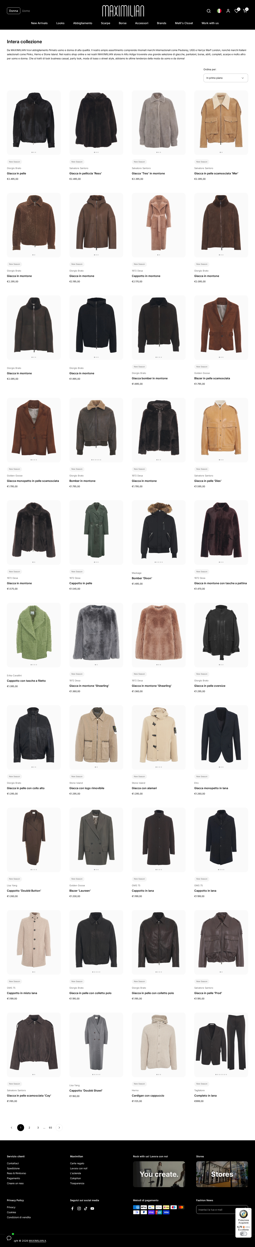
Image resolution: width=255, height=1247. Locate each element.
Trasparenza (77, 1183)
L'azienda (75, 1173)
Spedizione (13, 1168)
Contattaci (13, 1163)
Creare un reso (15, 1183)
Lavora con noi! (78, 1168)
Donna (13, 10)
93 (51, 1127)
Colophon (75, 1178)
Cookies (11, 1212)
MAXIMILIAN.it (37, 1240)
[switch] (243, 1234)
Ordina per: (209, 69)
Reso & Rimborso (16, 1173)
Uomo (26, 10)
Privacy (11, 1207)
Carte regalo (77, 1163)
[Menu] (249, 1210)
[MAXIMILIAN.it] (123, 10)
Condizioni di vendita (19, 1217)
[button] (208, 11)
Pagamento (13, 1178)
